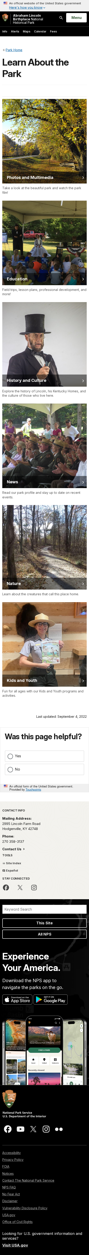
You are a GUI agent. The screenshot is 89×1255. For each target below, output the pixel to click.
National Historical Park (28, 19)
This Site (44, 923)
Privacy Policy (13, 1160)
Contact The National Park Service (28, 1180)
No (17, 769)
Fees (53, 31)
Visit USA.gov (15, 1245)
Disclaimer (10, 1201)
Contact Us (12, 849)
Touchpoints (33, 789)
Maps (26, 31)
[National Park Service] (5, 17)
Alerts (15, 31)
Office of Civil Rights (17, 1222)
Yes (18, 756)
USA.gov (8, 1215)
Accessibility (11, 1153)
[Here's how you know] (44, 5)
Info (4, 31)
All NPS (44, 934)
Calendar (40, 31)
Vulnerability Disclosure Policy (24, 1208)
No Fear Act (11, 1194)
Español (11, 870)
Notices (8, 1173)
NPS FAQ (9, 1187)
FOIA (5, 1166)
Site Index (13, 863)
